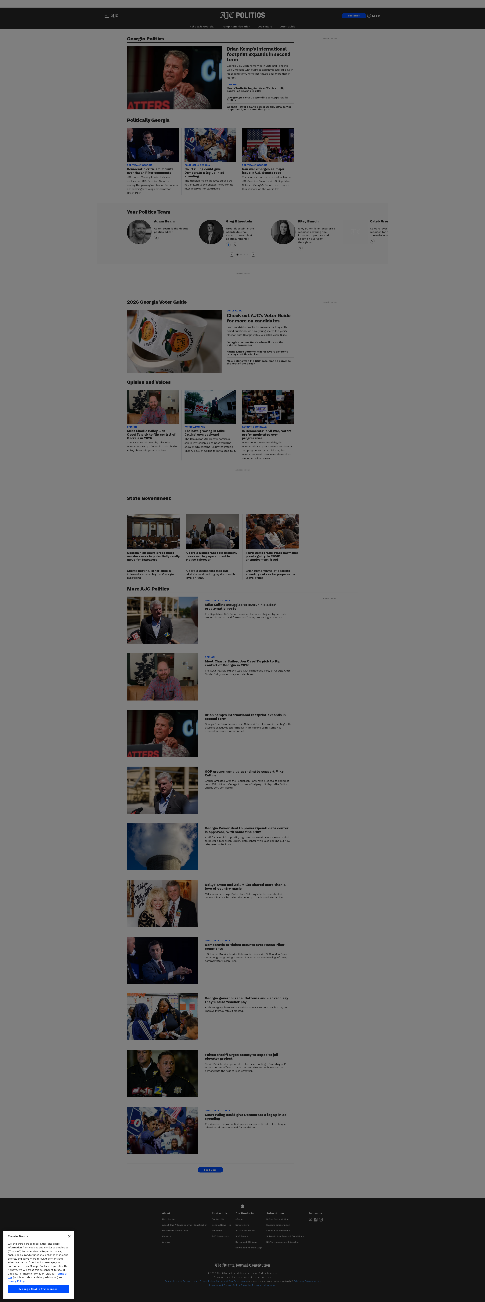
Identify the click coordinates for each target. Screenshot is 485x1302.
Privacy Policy (16, 1281)
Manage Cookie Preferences (38, 1289)
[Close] (69, 1236)
